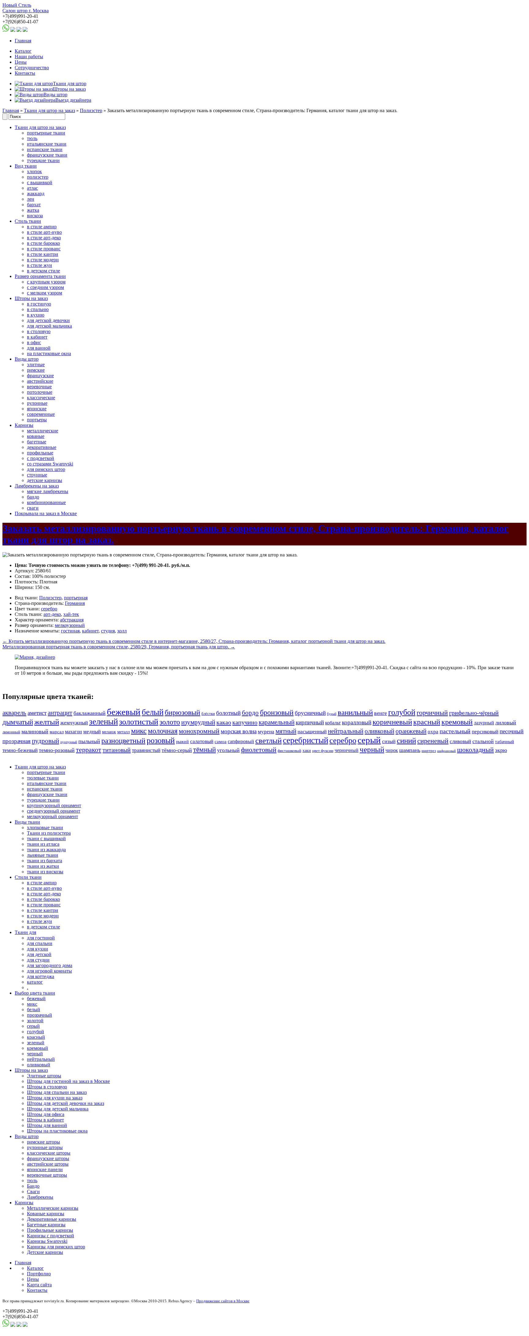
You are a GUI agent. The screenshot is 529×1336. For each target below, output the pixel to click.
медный (92, 731)
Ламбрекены (40, 1197)
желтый (46, 722)
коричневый (392, 721)
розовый (161, 740)
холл (122, 630)
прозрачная (16, 741)
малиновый (34, 731)
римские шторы (43, 1141)
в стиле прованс (44, 248)
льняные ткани (42, 855)
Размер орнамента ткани (40, 276)
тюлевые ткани (43, 777)
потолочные (39, 392)
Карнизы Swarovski (47, 1241)
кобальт (333, 722)
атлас (32, 188)
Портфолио (39, 1273)
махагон (73, 731)
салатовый (201, 741)
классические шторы (48, 1153)
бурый (331, 713)
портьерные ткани (46, 132)
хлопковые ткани (45, 827)
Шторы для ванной (47, 1125)
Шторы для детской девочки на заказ (65, 1103)
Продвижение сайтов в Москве (222, 1301)
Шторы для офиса (45, 1114)
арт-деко (52, 614)
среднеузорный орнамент (53, 811)
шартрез (429, 751)
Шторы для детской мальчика (57, 1108)
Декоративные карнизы (51, 1219)
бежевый (124, 712)
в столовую (39, 331)
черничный (346, 750)
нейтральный (345, 731)
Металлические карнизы (52, 1208)
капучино (244, 722)
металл (123, 732)
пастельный (455, 731)
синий (406, 740)
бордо (250, 712)
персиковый (485, 731)
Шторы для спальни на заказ (57, 1092)
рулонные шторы (45, 1147)
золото (169, 722)
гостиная (70, 630)
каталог (35, 982)
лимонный (11, 732)
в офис (34, 342)
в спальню (38, 309)
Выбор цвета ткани (35, 993)
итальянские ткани (46, 143)
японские (37, 408)
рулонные (37, 403)
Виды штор (27, 359)
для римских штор (46, 469)
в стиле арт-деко (44, 237)
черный (372, 749)
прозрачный (39, 1015)
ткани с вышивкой (46, 838)
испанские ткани (44, 149)
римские (36, 370)
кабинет (90, 630)
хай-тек (71, 614)
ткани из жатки (43, 866)
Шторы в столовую (47, 1086)
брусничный (310, 713)
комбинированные (46, 502)
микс (139, 731)
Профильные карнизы (50, 1230)
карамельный (277, 722)
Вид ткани (26, 166)
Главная (23, 40)
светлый (268, 740)
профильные (40, 452)
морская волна (239, 731)
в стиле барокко (43, 243)
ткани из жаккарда (46, 849)
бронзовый (277, 712)
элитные (36, 364)
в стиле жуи (39, 265)
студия (108, 630)
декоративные (41, 447)
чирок (391, 750)
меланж (109, 732)
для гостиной (41, 937)
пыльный (89, 741)
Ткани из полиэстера (49, 833)
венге (380, 713)
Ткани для (25, 932)
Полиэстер (91, 110)
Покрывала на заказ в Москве (46, 513)
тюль (32, 138)
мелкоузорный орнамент (52, 816)
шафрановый (446, 751)
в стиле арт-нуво (44, 232)
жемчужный (74, 723)
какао (223, 722)
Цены (21, 62)
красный (426, 722)
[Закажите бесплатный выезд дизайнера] (35, 657)
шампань (409, 750)
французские (40, 375)
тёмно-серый (177, 750)
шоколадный (475, 749)
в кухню (35, 314)
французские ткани (47, 155)
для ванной (39, 348)
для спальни (39, 943)
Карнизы (24, 425)
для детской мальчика (49, 325)
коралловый (356, 722)
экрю (501, 750)
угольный (228, 750)
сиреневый (432, 741)
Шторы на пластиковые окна (57, 1130)
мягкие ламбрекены (47, 491)
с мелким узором (44, 292)
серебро (49, 608)
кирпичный (310, 722)
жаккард (35, 193)
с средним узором (45, 287)
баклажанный (89, 713)
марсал (57, 731)
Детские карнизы (45, 1252)
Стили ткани (28, 877)
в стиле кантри (42, 254)
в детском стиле (43, 270)
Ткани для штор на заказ (49, 110)
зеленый (103, 721)
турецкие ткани (43, 160)
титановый (117, 749)
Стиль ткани (28, 221)
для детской (39, 954)
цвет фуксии (322, 751)
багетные (36, 441)
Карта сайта (39, 1284)
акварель (14, 712)
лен (30, 199)
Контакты (25, 73)
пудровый (45, 741)
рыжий (182, 741)
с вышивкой (39, 182)
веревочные (39, 386)
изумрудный (198, 722)
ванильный (355, 712)
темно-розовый (57, 750)
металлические (42, 430)
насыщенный (312, 731)
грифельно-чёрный (474, 712)
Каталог (23, 51)
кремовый (457, 722)
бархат (34, 204)
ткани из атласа (43, 844)
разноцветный (123, 740)
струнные (37, 474)
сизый (389, 741)
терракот (88, 749)
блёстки (208, 714)
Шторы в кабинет (45, 1119)
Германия (75, 603)
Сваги (33, 1191)
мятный (286, 731)
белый (152, 712)
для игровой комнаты (49, 971)
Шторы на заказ (31, 298)
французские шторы (48, 1158)
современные (41, 414)
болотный (228, 713)
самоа (221, 741)
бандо (33, 496)
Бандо (33, 1186)
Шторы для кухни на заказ (54, 1097)
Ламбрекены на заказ (37, 485)
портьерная (76, 597)
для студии (38, 959)
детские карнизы (44, 480)
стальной (483, 741)
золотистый (138, 721)
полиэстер (37, 177)
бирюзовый (182, 712)
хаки (306, 750)
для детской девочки (48, 320)
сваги (33, 507)
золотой (35, 1020)
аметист (37, 713)
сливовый (460, 741)
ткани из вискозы (45, 871)
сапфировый (241, 741)
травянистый (146, 750)
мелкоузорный (70, 625)
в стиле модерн (43, 259)
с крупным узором (46, 281)
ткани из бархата (44, 860)
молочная (163, 731)
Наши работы (29, 56)
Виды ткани (27, 822)
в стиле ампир (42, 226)
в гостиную (39, 303)
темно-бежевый (20, 750)
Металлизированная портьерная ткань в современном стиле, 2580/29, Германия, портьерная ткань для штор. (118, 646)
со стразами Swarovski (50, 463)
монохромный (199, 731)
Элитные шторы (44, 1075)
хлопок (34, 171)
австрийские (40, 381)
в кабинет (37, 337)
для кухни (37, 948)
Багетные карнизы (46, 1224)
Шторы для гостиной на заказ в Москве (68, 1081)
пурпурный (68, 742)
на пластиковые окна (49, 353)
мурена (266, 731)
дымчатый (17, 722)
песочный (511, 731)
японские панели (45, 1169)
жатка (33, 210)
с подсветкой (40, 458)
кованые (35, 436)
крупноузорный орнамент (54, 805)
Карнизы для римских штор (56, 1246)
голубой (401, 712)
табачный (504, 741)
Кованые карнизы (45, 1213)
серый (369, 740)
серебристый (305, 740)
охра (433, 731)
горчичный (432, 712)
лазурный (484, 722)
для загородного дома (49, 965)
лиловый (505, 722)
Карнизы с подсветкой (50, 1235)
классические (41, 397)
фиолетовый (258, 749)
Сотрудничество (32, 67)
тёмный (204, 749)
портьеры (37, 419)
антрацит (60, 712)
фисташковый (289, 751)
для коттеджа (40, 976)
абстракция (72, 619)
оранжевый (411, 731)
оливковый (379, 731)
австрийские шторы (48, 1164)
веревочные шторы (47, 1175)
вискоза (35, 215)
